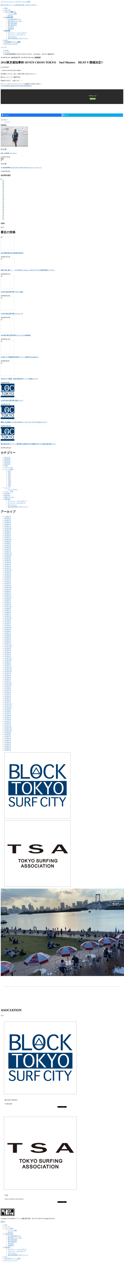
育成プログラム (9, 497)
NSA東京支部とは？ (14, 19)
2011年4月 (7, 719)
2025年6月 (7, 532)
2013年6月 (7, 675)
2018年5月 (7, 614)
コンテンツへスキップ (8, 1)
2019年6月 (7, 602)
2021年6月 (7, 581)
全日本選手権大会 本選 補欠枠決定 (12, 253)
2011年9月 (7, 709)
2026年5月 (7, 520)
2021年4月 (7, 585)
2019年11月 (8, 597)
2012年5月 (7, 694)
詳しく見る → (62, 1107)
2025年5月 (7, 534)
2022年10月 (8, 570)
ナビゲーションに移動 (23, 1)
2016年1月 (7, 643)
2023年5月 (7, 560)
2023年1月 (7, 568)
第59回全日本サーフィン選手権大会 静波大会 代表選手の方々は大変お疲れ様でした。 (29, 444)
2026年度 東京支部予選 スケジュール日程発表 (16, 335)
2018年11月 (8, 606)
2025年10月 (8, 528)
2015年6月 (7, 652)
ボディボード (12, 36)
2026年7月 (7, 516)
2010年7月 (7, 736)
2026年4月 (7, 522)
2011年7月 (7, 713)
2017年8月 (7, 620)
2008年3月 (7, 750)
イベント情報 (12, 14)
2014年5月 (7, 666)
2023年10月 (8, 555)
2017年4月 (7, 625)
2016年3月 (7, 639)
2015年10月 (8, 646)
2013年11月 (8, 669)
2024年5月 (7, 545)
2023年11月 (8, 553)
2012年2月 (7, 700)
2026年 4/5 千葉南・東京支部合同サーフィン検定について (19, 379)
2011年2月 (7, 723)
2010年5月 (7, 740)
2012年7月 (7, 690)
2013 (9, 473)
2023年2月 (7, 566)
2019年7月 (7, 600)
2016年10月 (8, 627)
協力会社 (7, 495)
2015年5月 (7, 654)
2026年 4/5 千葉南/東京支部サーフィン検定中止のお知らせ (19, 357)
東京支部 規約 (12, 23)
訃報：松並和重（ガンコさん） (9, 153)
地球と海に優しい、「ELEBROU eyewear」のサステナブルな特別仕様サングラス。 (28, 270)
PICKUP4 (7, 462)
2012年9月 (7, 687)
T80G (6, 465)
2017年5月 (7, 623)
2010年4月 (7, 742)
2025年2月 (7, 537)
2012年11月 (8, 683)
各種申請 (11, 29)
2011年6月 (7, 715)
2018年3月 (7, 616)
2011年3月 (7, 721)
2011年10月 (8, 708)
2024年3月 (7, 549)
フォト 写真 (8, 491)
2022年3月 (7, 576)
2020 (9, 484)
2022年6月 (7, 572)
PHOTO (10, 15)
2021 (9, 486)
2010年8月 (7, 734)
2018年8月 (7, 608)
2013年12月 (8, 667)
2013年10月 (8, 671)
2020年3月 (7, 593)
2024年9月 (7, 541)
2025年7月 (7, 530)
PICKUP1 (7, 457)
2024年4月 (7, 547)
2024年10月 (8, 539)
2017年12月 (8, 618)
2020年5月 (7, 589)
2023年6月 (7, 558)
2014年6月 (7, 664)
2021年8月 (7, 578)
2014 (9, 474)
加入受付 (11, 27)
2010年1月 (7, 746)
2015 (9, 476)
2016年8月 (7, 631)
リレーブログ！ (13, 489)
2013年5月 (7, 677)
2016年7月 (7, 633)
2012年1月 (7, 702)
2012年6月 (7, 692)
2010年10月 (8, 731)
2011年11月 (8, 706)
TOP (5, 1225)
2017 (9, 479)
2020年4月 (7, 591)
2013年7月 (7, 673)
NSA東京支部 (8, 1234)
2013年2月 (7, 681)
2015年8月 (7, 648)
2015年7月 (7, 650)
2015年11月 (8, 644)
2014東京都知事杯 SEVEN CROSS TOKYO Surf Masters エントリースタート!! (21, 167)
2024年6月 (7, 543)
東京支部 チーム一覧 (14, 21)
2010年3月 (7, 744)
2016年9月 (7, 629)
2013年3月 (7, 679)
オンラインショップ (10, 1260)
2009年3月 (7, 748)
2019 (9, 482)
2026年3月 (7, 524)
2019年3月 (7, 604)
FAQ (5, 1257)
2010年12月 (8, 727)
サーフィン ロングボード (16, 34)
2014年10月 (8, 660)
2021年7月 (7, 579)
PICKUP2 (7, 459)
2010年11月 (8, 729)
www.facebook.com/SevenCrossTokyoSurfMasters (16, 86)
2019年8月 (7, 599)
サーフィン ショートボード (17, 32)
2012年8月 (7, 688)
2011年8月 (7, 711)
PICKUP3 (7, 461)
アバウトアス (8, 467)
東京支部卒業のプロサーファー (18, 38)
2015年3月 (7, 656)
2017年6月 (7, 622)
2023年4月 (7, 562)
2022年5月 (7, 574)
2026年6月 (7, 518)
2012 (9, 471)
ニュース (38, 57)
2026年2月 (7, 526)
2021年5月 (7, 583)
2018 (9, 481)
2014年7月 (7, 662)
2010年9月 (7, 732)
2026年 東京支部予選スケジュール (12, 313)
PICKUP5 (7, 464)
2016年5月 (7, 637)
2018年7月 (7, 610)
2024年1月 (7, 551)
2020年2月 (7, 595)
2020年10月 (8, 587)
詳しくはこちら (62, 998)
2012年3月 (7, 698)
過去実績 (7, 499)
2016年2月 (7, 641)
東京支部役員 (12, 25)
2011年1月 (7, 725)
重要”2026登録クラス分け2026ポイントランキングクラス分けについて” (24, 422)
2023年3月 (7, 564)
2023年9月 (7, 557)
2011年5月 (7, 717)
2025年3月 (7, 535)
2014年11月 (8, 658)
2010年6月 (7, 738)
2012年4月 (7, 696)
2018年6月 (7, 612)
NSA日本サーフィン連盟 (12, 1258)
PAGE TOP (120, 1223)
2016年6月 (7, 635)
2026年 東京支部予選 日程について (12, 400)
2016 (9, 477)
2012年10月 (8, 685)
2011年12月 (8, 704)
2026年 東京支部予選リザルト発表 (12, 292)
